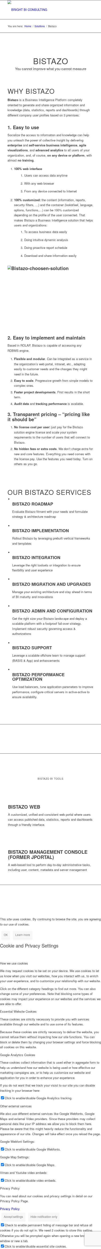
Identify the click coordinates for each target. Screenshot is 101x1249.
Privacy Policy (10, 1209)
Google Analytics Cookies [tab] (17, 1055)
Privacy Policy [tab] (10, 1188)
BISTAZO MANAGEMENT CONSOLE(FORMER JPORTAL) (47, 854)
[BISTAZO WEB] (9, 801)
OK (6, 935)
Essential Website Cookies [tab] (18, 1011)
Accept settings (13, 1217)
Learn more (22, 935)
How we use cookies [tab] (14, 963)
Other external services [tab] (16, 1106)
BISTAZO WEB (24, 806)
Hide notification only (44, 1217)
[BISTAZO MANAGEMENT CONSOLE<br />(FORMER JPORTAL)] (9, 846)
